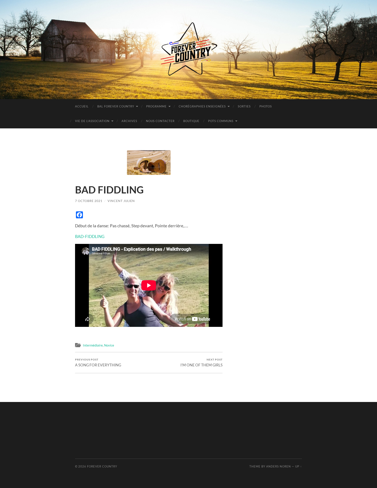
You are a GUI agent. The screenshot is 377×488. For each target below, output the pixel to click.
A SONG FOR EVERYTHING (98, 362)
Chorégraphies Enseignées (202, 106)
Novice (109, 345)
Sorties (244, 106)
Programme (156, 106)
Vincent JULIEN (121, 201)
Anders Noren (278, 466)
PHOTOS (265, 106)
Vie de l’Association (92, 121)
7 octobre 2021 (88, 201)
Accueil (82, 106)
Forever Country (102, 466)
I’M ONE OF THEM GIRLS (201, 362)
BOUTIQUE (191, 121)
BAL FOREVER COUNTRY (115, 106)
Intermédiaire (93, 345)
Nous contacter (160, 121)
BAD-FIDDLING (90, 236)
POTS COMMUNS (220, 121)
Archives (129, 121)
